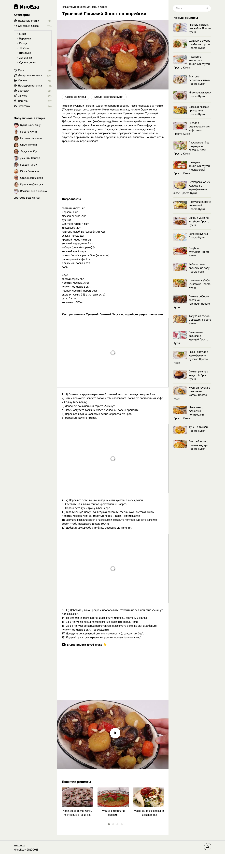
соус (131, 512)
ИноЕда (29, 6)
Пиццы (23, 43)
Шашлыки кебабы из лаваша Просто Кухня (200, 284)
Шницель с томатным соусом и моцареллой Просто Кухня (191, 168)
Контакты (19, 845)
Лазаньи (24, 48)
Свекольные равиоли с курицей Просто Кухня (190, 338)
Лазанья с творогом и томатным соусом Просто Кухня (191, 62)
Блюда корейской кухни (108, 96)
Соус (107, 137)
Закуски (23, 95)
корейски (113, 105)
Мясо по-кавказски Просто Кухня (200, 94)
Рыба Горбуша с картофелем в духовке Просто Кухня (190, 357)
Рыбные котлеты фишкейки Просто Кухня (200, 28)
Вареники (25, 38)
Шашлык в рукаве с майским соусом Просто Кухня (199, 44)
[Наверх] (207, 846)
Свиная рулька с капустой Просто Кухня (199, 375)
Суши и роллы (27, 62)
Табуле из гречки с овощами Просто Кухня (200, 319)
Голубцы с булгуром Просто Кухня (199, 252)
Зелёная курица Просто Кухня (198, 235)
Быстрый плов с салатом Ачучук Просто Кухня (198, 445)
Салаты (22, 80)
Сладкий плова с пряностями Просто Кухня (199, 110)
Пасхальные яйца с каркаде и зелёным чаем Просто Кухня (191, 148)
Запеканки (25, 57)
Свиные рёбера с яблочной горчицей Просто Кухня (191, 302)
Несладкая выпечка (30, 85)
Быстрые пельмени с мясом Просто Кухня (200, 80)
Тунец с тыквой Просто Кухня (198, 428)
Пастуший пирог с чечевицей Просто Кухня (200, 205)
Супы (21, 70)
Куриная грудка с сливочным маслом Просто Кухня (191, 393)
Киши (22, 33)
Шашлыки (25, 52)
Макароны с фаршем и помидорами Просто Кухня (188, 413)
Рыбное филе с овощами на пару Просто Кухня (199, 268)
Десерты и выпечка (30, 75)
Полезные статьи (28, 20)
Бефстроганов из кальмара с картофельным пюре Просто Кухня (191, 187)
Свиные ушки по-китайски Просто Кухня (199, 221)
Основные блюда (75, 96)
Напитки (23, 101)
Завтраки (23, 90)
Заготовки (24, 106)
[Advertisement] (113, 170)
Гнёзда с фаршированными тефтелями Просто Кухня (192, 128)
